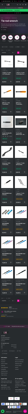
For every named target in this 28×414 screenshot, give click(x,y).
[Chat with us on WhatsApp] (2, 411)
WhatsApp (5, 353)
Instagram (13, 350)
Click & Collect (4, 363)
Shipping (3, 365)
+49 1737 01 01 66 (5, 389)
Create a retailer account (20, 391)
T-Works (18, 159)
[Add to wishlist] (11, 57)
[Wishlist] (20, 4)
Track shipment (4, 367)
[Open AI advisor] (25, 411)
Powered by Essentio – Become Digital (19, 412)
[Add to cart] (11, 81)
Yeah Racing (5, 159)
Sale (12, 46)
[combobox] (6, 53)
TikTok (19, 350)
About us (3, 359)
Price (23, 46)
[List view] (20, 53)
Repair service (4, 373)
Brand (18, 46)
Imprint (16, 367)
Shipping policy (18, 363)
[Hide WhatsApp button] (5, 412)
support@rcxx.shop (5, 387)
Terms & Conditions (19, 359)
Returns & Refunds (19, 361)
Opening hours (4, 371)
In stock (5, 46)
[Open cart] (25, 4)
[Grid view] (18, 53)
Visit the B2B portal (19, 389)
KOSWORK (18, 129)
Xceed (3, 129)
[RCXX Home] (8, 4)
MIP (3, 99)
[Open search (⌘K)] (17, 4)
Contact (17, 369)
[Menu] (2, 4)
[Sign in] (23, 4)
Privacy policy (18, 365)
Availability (3, 369)
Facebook (5, 350)
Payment (3, 361)
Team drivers (4, 375)
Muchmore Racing (6, 189)
